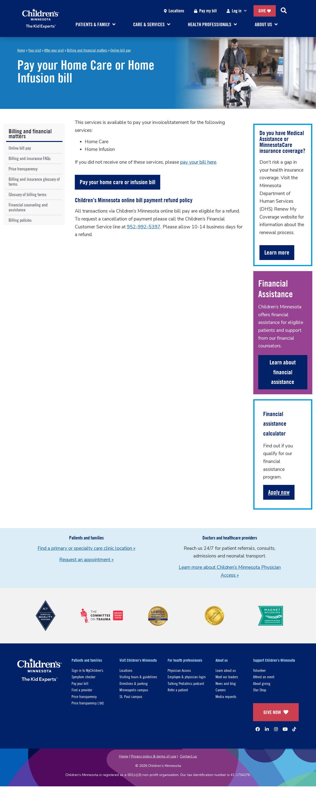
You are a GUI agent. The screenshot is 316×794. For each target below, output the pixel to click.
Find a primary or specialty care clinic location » (86, 548)
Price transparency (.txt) (88, 702)
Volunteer (259, 670)
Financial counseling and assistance (28, 207)
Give (262, 11)
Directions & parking (133, 683)
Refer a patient (178, 689)
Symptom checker (83, 676)
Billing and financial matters (87, 50)
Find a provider (82, 689)
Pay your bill (80, 683)
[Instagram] (276, 729)
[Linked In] (267, 729)
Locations (176, 11)
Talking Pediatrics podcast (186, 683)
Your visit (34, 50)
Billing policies (20, 220)
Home (21, 50)
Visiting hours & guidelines (138, 676)
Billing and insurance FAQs (30, 158)
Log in (236, 11)
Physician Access (179, 670)
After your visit (54, 50)
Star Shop (259, 689)
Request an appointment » (86, 559)
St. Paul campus (130, 696)
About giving (261, 683)
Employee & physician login (187, 676)
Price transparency (23, 168)
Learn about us (226, 670)
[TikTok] (294, 729)
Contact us (188, 756)
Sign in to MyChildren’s (87, 670)
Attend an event (263, 676)
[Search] (284, 11)
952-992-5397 (143, 227)
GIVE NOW (272, 712)
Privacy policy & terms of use (153, 756)
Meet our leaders (227, 676)
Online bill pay (120, 50)
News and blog (226, 683)
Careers (221, 689)
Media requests (226, 696)
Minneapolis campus (133, 689)
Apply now (279, 492)
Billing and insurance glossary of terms (34, 182)
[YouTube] (285, 729)
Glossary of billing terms (27, 194)
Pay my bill (208, 11)
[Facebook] (258, 729)
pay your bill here (198, 162)
